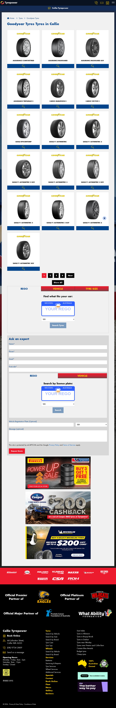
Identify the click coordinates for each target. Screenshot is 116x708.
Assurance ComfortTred (23, 61)
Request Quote (17, 451)
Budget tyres (81, 651)
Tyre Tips (49, 645)
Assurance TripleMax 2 (23, 101)
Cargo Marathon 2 (58, 101)
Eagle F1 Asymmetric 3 (57, 182)
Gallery (49, 690)
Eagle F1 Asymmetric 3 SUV (92, 182)
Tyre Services (51, 666)
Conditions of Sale (30, 704)
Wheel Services (52, 669)
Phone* (11, 351)
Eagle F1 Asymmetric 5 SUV (58, 223)
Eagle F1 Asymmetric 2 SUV (23, 182)
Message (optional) (16, 429)
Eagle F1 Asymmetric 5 (23, 223)
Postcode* (13, 366)
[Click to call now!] (96, 3)
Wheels (49, 648)
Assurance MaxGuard (58, 61)
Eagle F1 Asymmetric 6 (92, 223)
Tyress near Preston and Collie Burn (90, 645)
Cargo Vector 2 (92, 101)
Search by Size (51, 637)
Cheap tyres (81, 654)
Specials (49, 675)
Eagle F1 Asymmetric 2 (92, 142)
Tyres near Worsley (84, 642)
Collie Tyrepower (60, 8)
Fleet (48, 684)
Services (49, 657)
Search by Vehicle (53, 634)
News (48, 687)
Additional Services (53, 672)
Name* (12, 344)
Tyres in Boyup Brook (85, 636)
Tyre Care (49, 642)
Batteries (49, 660)
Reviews (50, 693)
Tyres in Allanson (83, 634)
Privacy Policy (54, 445)
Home (11, 18)
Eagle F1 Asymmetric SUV (23, 263)
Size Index (81, 631)
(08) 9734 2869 (14, 647)
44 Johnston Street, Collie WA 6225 (15, 641)
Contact (49, 678)
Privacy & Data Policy (16, 704)
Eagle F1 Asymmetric (58, 142)
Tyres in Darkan (83, 639)
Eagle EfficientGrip (23, 142)
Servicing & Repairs (53, 663)
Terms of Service (69, 445)
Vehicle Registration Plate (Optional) (23, 421)
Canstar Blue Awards (85, 648)
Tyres (48, 631)
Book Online (52, 681)
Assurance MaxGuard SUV (92, 61)
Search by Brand (52, 639)
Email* (11, 359)
